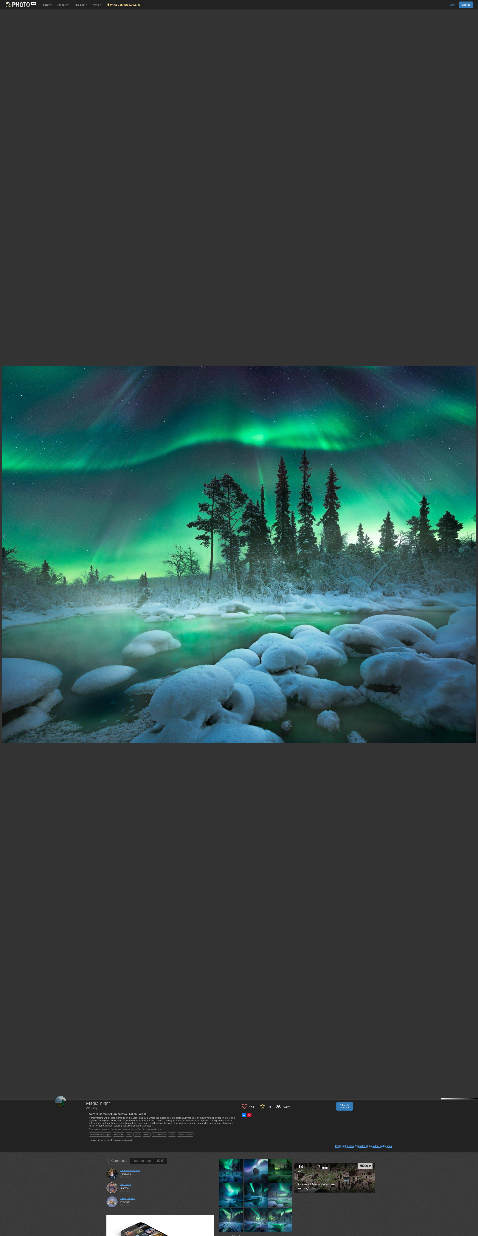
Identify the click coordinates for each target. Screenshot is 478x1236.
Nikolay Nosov (127, 1198)
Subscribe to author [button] (344, 1106)
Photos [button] (45, 4)
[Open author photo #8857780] (280, 1195)
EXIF (160, 1161)
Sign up (465, 4)
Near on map (142, 1161)
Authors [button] (62, 4)
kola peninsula (159, 1134)
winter (137, 1134)
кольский (118, 1134)
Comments (118, 1161)
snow (146, 1134)
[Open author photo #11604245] (231, 1171)
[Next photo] (474, 537)
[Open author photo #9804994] (256, 1195)
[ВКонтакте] (244, 1115)
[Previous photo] (3, 537)
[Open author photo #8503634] (256, 1219)
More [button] (96, 4)
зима (129, 1134)
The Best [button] (80, 4)
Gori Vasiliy (125, 1184)
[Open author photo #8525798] (231, 1219)
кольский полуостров (100, 1134)
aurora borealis (185, 1134)
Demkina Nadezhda (130, 1170)
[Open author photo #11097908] (256, 1171)
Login (452, 5)
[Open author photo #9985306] (280, 1171)
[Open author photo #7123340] (280, 1219)
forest (172, 1134)
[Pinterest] (249, 1115)
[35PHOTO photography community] (20, 4)
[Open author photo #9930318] (231, 1195)
